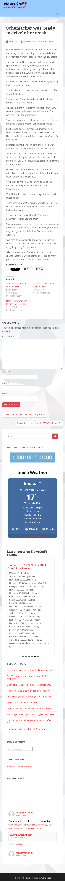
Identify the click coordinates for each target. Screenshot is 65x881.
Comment (8, 336)
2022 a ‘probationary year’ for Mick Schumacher (16, 286)
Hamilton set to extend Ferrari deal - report (28, 690)
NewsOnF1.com (24, 812)
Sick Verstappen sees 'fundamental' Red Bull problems (28, 677)
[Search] (55, 436)
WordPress (46, 877)
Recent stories (47, 41)
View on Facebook (15, 844)
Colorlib (26, 877)
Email (5, 382)
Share (28, 844)
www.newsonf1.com (21, 834)
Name (6, 372)
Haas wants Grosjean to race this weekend (16, 302)
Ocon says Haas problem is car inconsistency (29, 684)
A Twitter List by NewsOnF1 (20, 766)
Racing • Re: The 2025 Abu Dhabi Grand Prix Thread (27, 566)
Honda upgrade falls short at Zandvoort (26, 728)
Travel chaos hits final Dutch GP (22, 702)
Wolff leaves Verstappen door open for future (29, 708)
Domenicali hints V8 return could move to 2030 (30, 669)
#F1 (39, 828)
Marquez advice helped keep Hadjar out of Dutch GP (31, 721)
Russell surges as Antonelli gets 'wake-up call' (29, 696)
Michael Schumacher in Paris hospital (43, 285)
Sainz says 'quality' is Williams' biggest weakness (30, 714)
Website (6, 393)
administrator (29, 41)
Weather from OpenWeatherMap (32, 536)
